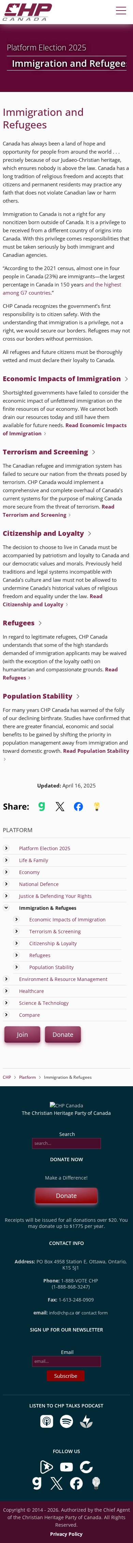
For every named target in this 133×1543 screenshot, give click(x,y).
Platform (27, 1077)
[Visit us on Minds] (96, 1488)
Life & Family (33, 860)
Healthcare (31, 991)
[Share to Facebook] (78, 809)
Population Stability (51, 967)
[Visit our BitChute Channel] (86, 1472)
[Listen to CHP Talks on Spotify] (67, 1426)
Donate (66, 1195)
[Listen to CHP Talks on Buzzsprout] (86, 1426)
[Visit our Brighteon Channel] (47, 1472)
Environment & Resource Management (63, 979)
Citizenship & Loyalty (53, 943)
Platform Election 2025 (44, 848)
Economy (29, 872)
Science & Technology (44, 1003)
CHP (7, 1077)
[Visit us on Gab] (37, 1488)
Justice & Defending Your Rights (55, 896)
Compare (29, 1015)
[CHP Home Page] (27, 19)
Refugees (39, 955)
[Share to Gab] (41, 809)
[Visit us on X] (57, 1488)
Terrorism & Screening (55, 931)
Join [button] (22, 1034)
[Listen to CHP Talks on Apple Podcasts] (47, 1426)
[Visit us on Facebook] (77, 1488)
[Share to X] (60, 809)
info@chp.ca (61, 1313)
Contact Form (95, 1313)
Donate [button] (63, 1034)
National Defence (39, 884)
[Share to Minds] (96, 809)
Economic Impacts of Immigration (67, 919)
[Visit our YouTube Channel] (66, 1472)
